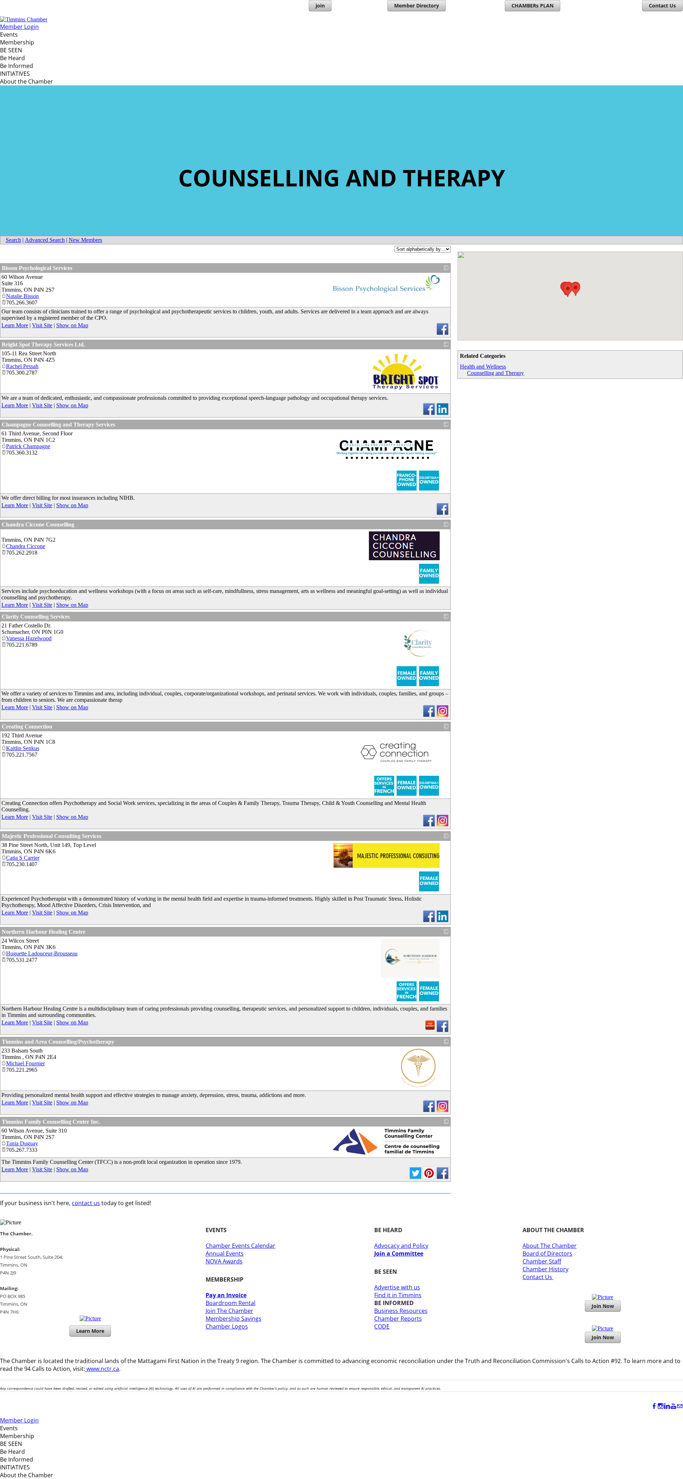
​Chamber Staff (542, 1261)
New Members (85, 240)
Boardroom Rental (230, 1303)
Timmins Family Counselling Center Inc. (51, 1122)
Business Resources (401, 1311)
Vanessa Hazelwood (29, 638)
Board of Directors (547, 1253)
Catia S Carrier (22, 858)
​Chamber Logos (227, 1326)
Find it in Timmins (398, 1295)
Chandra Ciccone (25, 546)
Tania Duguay (22, 1143)
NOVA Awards (224, 1261)
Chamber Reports (398, 1318)
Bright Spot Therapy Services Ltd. (43, 344)
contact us (86, 1203)
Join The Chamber (229, 1311)
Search (13, 240)
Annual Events (225, 1253)
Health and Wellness (483, 367)
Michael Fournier (25, 1063)
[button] (575, 289)
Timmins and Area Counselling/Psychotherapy (58, 1042)
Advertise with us (397, 1287)
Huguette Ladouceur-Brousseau (42, 953)
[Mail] (680, 1406)
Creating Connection (27, 726)
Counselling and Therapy (495, 373)
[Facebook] (654, 1406)
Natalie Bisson (22, 296)
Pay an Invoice (226, 1295)
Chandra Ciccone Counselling (38, 524)
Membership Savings (233, 1318)
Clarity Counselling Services (36, 617)
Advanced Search (45, 240)
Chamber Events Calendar (240, 1246)
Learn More (14, 325)
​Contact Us (538, 1277)
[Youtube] (673, 1406)
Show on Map (72, 325)
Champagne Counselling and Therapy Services (58, 425)
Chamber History (545, 1269)
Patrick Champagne (28, 446)
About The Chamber (550, 1246)
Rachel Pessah (22, 366)
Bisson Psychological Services (37, 268)
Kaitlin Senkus (22, 748)
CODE (382, 1326)
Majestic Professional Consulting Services (51, 836)
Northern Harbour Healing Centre (43, 932)
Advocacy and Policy (401, 1246)
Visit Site (42, 325)
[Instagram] (660, 1406)
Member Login (19, 27)
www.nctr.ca (102, 1369)
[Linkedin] (667, 1406)
